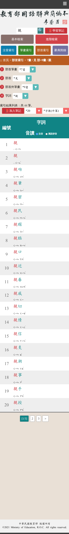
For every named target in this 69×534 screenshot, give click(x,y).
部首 (8, 77)
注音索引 (9, 50)
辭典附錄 (60, 50)
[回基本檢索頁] (34, 17)
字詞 (8, 95)
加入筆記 (15, 110)
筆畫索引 (26, 50)
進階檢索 (52, 39)
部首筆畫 (11, 69)
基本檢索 (17, 39)
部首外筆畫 (12, 86)
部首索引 (43, 50)
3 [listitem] (38, 418)
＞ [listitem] (45, 418)
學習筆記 (58, 30)
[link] (56, 111)
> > (25, 60)
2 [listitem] (32, 418)
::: (1, 60)
